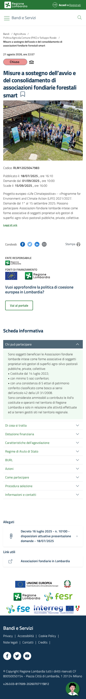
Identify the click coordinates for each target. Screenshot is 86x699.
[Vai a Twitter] (17, 656)
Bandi (6, 34)
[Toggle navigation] (7, 18)
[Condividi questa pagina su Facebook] (22, 243)
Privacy (8, 635)
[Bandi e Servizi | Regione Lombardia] (15, 5)
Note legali (10, 642)
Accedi (63, 5)
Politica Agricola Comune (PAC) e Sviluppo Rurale (30, 38)
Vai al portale (19, 305)
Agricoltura (20, 34)
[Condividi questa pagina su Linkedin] (37, 243)
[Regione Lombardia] (17, 262)
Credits (42, 642)
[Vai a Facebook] (7, 656)
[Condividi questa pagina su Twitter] (29, 243)
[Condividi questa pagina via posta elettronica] (44, 243)
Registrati (75, 5)
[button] (78, 17)
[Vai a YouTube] (27, 656)
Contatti (27, 642)
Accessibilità (26, 635)
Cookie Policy (47, 635)
